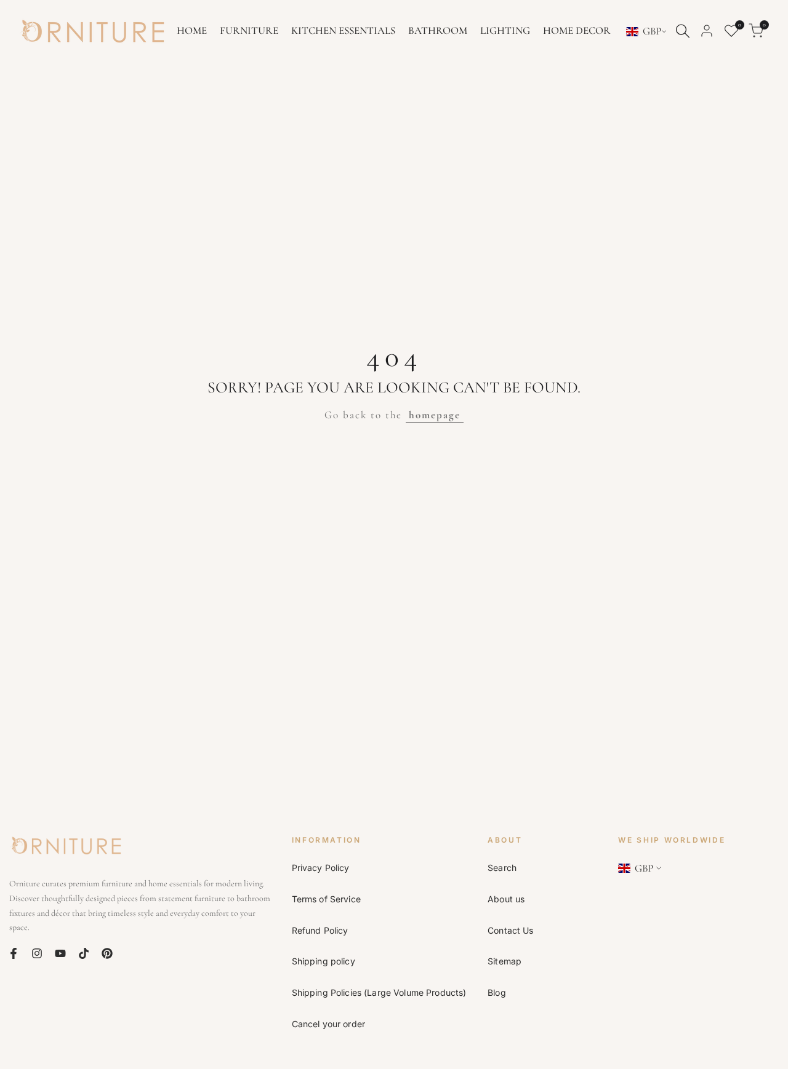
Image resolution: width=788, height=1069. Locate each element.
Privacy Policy (321, 867)
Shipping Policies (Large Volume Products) (379, 992)
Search (502, 867)
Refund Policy (320, 930)
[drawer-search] (683, 31)
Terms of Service (326, 899)
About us (506, 899)
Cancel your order (328, 1024)
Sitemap (504, 961)
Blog (497, 992)
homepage (434, 414)
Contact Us (510, 930)
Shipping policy (323, 961)
